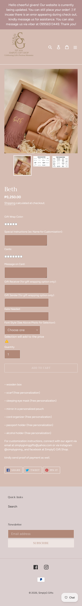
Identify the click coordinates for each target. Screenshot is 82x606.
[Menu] (75, 47)
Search (12, 506)
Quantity (9, 346)
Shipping (9, 203)
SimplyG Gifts (45, 592)
